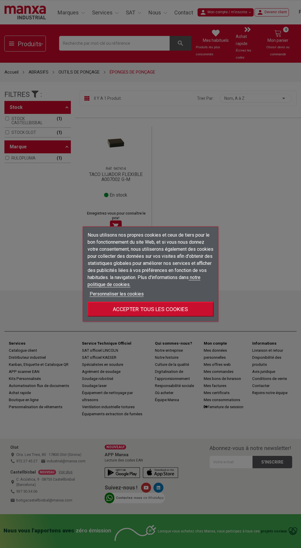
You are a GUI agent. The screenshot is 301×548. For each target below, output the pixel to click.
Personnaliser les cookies (117, 294)
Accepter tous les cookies (150, 309)
